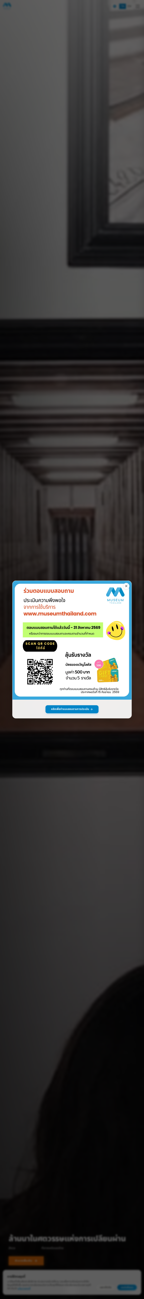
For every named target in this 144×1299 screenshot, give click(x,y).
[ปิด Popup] (126, 586)
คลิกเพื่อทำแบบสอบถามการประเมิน (70, 709)
